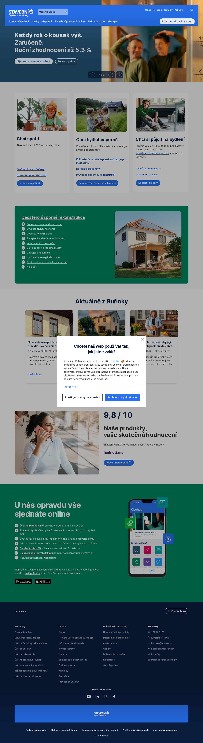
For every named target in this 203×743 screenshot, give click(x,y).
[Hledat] (192, 10)
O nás (62, 626)
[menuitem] (19, 21)
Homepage (20, 611)
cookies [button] (116, 361)
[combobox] (53, 12)
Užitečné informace (114, 626)
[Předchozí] (92, 75)
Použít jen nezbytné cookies (82, 397)
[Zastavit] (119, 75)
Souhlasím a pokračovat (122, 397)
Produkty (20, 626)
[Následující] (110, 75)
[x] (142, 339)
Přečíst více (70, 386)
